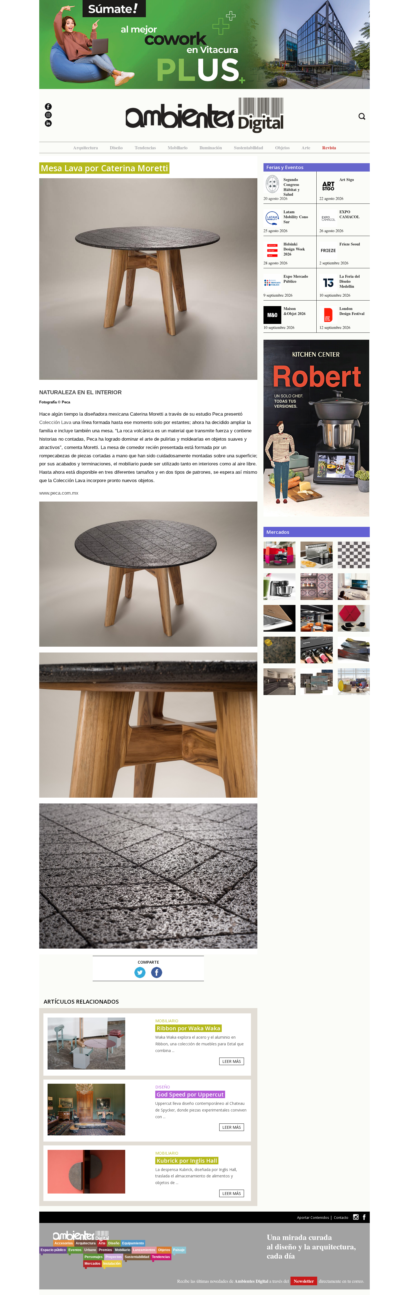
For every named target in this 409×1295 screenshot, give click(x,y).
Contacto (341, 1217)
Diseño (116, 147)
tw (356, 1217)
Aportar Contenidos (313, 1217)
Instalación (111, 1264)
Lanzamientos (144, 1250)
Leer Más (231, 1061)
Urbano (90, 1250)
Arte (306, 147)
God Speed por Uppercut (190, 1094)
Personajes (94, 1257)
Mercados (92, 1264)
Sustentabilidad (248, 147)
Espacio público (53, 1250)
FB (156, 972)
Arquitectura (85, 147)
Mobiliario (178, 147)
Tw (140, 972)
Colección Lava (55, 422)
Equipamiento (133, 1243)
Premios (105, 1250)
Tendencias (145, 147)
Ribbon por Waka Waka (188, 1028)
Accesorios (64, 1243)
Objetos (282, 147)
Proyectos (113, 1257)
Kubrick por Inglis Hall (187, 1160)
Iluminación (210, 147)
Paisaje (179, 1250)
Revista (329, 147)
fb (364, 1217)
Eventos (75, 1250)
